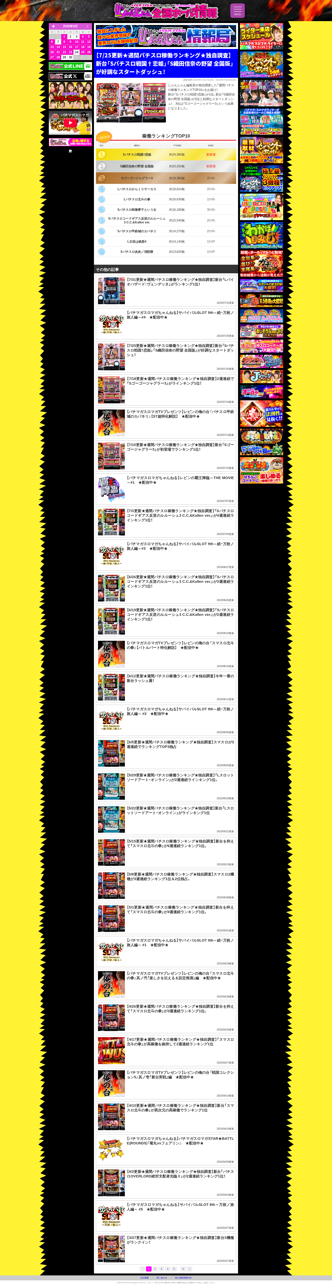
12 (89, 41)
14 (58, 47)
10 (76, 41)
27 (52, 57)
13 (52, 47)
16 (70, 47)
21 (58, 52)
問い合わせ (162, 1278)
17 (76, 47)
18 (83, 47)
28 (58, 57)
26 (89, 52)
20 (52, 52)
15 (64, 47)
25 (83, 52)
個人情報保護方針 (183, 1278)
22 (64, 52)
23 (70, 52)
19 (89, 47)
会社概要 (144, 1278)
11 (82, 41)
